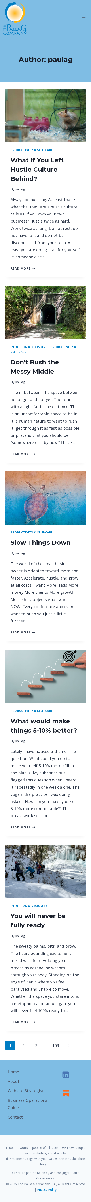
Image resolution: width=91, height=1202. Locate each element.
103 (55, 1045)
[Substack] (66, 1093)
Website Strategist (26, 1090)
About (13, 1081)
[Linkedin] (66, 1075)
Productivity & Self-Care (32, 150)
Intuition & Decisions (29, 347)
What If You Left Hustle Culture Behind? (37, 169)
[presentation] (45, 115)
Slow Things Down (41, 542)
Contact (15, 1117)
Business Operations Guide (27, 1104)
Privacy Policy (47, 1189)
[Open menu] (84, 18)
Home (13, 1071)
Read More (23, 268)
